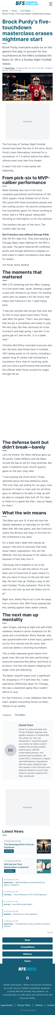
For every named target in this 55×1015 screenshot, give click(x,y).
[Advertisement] (28, 121)
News (15, 10)
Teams (27, 961)
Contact (51, 1005)
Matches (27, 954)
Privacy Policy (24, 1005)
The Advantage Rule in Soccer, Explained (19, 846)
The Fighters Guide (27, 1010)
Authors (39, 1005)
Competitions (27, 947)
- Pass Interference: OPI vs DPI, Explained (25, 894)
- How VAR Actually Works (18, 904)
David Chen (10, 68)
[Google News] (27, 978)
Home (5, 10)
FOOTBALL (26, 10)
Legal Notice (6, 1005)
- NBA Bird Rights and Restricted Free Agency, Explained (24, 883)
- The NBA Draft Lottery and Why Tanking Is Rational (27, 925)
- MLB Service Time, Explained (20, 914)
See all (50, 932)
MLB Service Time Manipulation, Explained (16, 865)
